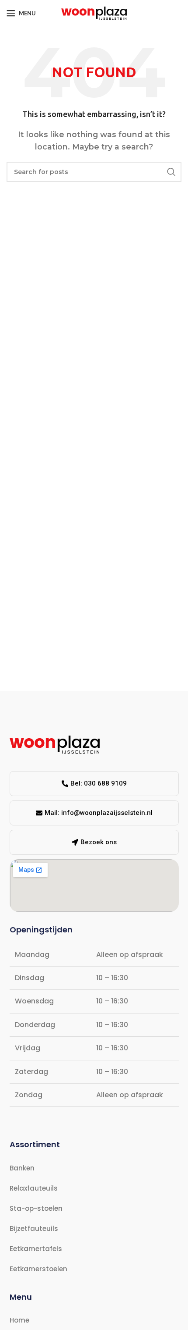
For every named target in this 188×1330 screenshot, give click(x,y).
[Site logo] (94, 12)
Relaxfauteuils (34, 1188)
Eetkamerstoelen (38, 1268)
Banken (22, 1168)
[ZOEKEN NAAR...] (171, 172)
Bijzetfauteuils (34, 1228)
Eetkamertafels (36, 1248)
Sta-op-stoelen (36, 1208)
